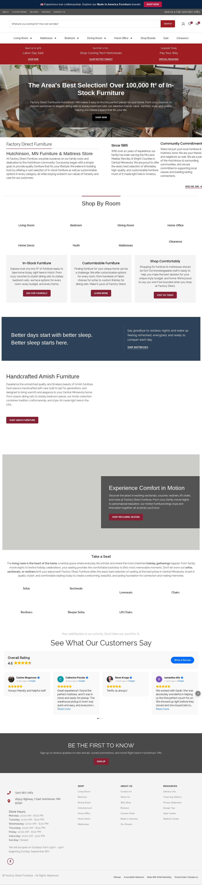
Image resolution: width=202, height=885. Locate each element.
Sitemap (117, 877)
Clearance (182, 38)
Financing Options (172, 797)
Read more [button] (63, 708)
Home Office (121, 38)
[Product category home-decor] (26, 241)
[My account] (183, 24)
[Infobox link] (182, 12)
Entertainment (85, 807)
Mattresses (46, 38)
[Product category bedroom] (76, 221)
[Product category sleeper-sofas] (76, 608)
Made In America (129, 818)
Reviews (125, 807)
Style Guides (169, 813)
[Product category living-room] (26, 221)
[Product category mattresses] (125, 241)
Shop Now (153, 4)
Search (168, 23)
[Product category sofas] (26, 586)
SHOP (81, 786)
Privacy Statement (172, 802)
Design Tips (169, 807)
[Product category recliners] (26, 608)
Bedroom (70, 38)
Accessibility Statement (134, 877)
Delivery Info (169, 791)
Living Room (21, 38)
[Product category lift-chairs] (125, 608)
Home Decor (84, 818)
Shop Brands (148, 38)
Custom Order (128, 813)
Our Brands (126, 824)
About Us (126, 786)
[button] (4, 693)
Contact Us (126, 791)
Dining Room (94, 38)
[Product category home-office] (175, 221)
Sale (166, 38)
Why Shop (126, 802)
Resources (170, 786)
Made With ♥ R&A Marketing (159, 877)
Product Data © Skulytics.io (186, 877)
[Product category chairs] (175, 588)
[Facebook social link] (10, 861)
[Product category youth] (76, 241)
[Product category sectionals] (76, 586)
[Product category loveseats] (125, 588)
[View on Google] (11, 679)
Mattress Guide (171, 818)
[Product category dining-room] (125, 221)
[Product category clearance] (175, 239)
